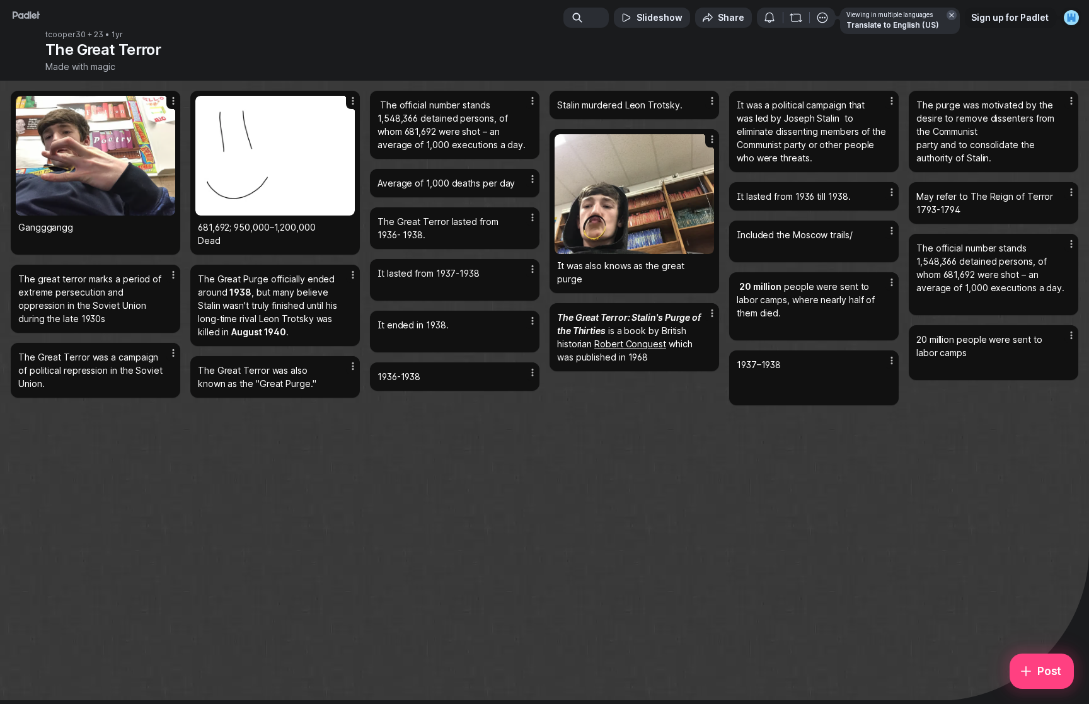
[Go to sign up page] (1071, 18)
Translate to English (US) (892, 25)
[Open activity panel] (769, 18)
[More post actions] (173, 101)
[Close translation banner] (952, 15)
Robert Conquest (630, 343)
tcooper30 (65, 34)
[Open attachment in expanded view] (95, 156)
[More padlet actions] (822, 18)
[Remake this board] (796, 18)
